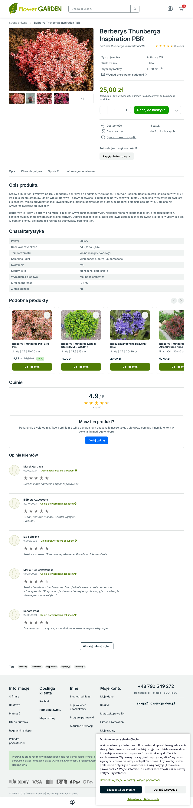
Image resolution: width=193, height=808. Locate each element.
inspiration (51, 667)
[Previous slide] (174, 301)
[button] (181, 8)
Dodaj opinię (96, 440)
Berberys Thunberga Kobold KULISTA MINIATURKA (78, 345)
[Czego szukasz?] (134, 9)
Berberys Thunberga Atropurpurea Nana (171, 345)
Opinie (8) (54, 171)
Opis (12, 171)
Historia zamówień (112, 722)
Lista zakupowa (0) (112, 713)
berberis (23, 667)
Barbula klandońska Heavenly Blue (128, 345)
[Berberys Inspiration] (35, 8)
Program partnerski (82, 717)
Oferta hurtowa (18, 722)
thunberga (80, 667)
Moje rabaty (107, 730)
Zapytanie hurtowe (115, 156)
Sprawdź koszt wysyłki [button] (121, 137)
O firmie (14, 696)
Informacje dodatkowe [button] (81, 171)
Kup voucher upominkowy (78, 706)
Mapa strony (47, 718)
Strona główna (18, 22)
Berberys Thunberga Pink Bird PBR (30, 345)
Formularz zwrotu (50, 709)
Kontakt (44, 701)
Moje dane (106, 696)
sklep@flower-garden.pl (156, 703)
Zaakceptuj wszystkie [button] (121, 789)
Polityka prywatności (17, 741)
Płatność (14, 713)
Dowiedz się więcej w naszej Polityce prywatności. (131, 780)
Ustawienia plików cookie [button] (143, 799)
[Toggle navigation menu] (24, 802)
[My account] (72, 802)
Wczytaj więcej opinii (96, 646)
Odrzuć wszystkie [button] (165, 789)
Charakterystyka (31, 171)
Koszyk (105, 705)
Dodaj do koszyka (151, 110)
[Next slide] (181, 301)
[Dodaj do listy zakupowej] (176, 110)
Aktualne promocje (81, 726)
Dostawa (14, 705)
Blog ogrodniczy (80, 696)
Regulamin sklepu (20, 730)
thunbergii (36, 667)
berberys (65, 667)
